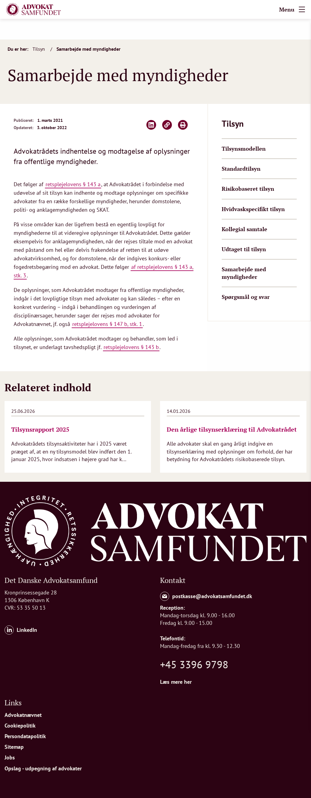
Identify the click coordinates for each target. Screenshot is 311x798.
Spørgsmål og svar (246, 296)
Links (13, 702)
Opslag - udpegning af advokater (43, 768)
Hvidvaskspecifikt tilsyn (253, 209)
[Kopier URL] (167, 125)
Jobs (10, 757)
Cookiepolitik (20, 725)
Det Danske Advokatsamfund (51, 580)
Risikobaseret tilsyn (248, 188)
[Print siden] (183, 125)
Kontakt (173, 580)
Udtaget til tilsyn (244, 249)
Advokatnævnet (23, 714)
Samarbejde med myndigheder (88, 49)
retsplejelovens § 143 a (73, 184)
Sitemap (14, 746)
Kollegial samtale (244, 229)
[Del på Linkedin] (151, 125)
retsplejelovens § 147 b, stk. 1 (107, 323)
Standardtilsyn (241, 168)
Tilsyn (39, 49)
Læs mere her (176, 681)
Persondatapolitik (25, 736)
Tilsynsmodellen (244, 148)
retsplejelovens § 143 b (131, 347)
